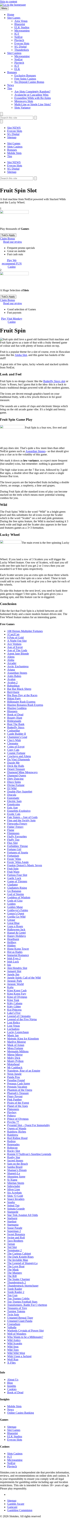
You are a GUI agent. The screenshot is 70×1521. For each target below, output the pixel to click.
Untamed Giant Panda (19, 1320)
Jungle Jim (13, 974)
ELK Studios (21, 27)
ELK (17, 69)
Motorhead (13, 1064)
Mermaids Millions (18, 1051)
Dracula (11, 794)
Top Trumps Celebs (18, 1298)
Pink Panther (14, 1099)
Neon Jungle (14, 1073)
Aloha (10, 659)
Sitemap (11, 137)
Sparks (11, 1202)
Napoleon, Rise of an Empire (23, 1070)
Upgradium (13, 1324)
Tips (9, 88)
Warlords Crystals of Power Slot (25, 1330)
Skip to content (8, 1)
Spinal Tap (13, 1205)
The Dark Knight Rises (20, 1256)
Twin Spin (13, 1314)
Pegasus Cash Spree (18, 1083)
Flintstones (13, 833)
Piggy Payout (14, 1096)
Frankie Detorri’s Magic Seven (24, 865)
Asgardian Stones (35, 451)
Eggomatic (13, 797)
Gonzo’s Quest (15, 913)
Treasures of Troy (17, 1308)
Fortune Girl (14, 849)
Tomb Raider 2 (15, 1292)
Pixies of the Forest (18, 1102)
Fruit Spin (12, 868)
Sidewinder (13, 1186)
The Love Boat (15, 1266)
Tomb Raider (14, 1288)
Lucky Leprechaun (18, 1032)
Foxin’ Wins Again (18, 862)
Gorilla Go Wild (16, 916)
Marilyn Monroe (16, 1041)
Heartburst (13, 939)
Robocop (12, 1147)
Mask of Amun (15, 1045)
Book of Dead (15, 714)
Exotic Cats (13, 813)
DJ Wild (12, 788)
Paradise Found (16, 1080)
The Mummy (14, 1272)
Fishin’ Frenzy (15, 826)
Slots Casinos (14, 146)
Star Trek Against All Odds (22, 1215)
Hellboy (11, 942)
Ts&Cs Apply (8, 235)
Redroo (11, 1141)
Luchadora (13, 1028)
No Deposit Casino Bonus (29, 81)
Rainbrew (12, 1134)
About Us (12, 1379)
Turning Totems (16, 1311)
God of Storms (15, 894)
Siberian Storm (15, 1182)
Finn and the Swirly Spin (21, 820)
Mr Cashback (14, 1067)
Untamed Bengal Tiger (20, 1317)
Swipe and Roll (16, 1237)
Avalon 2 (12, 682)
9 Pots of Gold (15, 637)
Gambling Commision (19, 1510)
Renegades (13, 1144)
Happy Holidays (16, 935)
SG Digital (20, 46)
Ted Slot (12, 1247)
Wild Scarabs (14, 1343)
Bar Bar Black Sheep (19, 688)
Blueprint (19, 24)
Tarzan (11, 1243)
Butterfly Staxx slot (54, 381)
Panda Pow (13, 1077)
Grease (11, 919)
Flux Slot (12, 842)
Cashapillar (13, 730)
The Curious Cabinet (19, 1253)
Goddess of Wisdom (18, 897)
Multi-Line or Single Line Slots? (32, 104)
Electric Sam (14, 801)
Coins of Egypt (15, 746)
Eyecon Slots (21, 43)
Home (10, 14)
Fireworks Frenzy (17, 823)
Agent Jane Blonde (18, 653)
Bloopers (12, 711)
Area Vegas (20, 20)
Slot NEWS (14, 127)
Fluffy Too (13, 839)
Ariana (11, 669)
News (10, 85)
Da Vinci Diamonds (18, 759)
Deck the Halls (15, 765)
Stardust (11, 1221)
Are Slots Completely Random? (32, 91)
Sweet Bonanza (16, 1234)
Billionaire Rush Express (21, 701)
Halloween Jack (16, 929)
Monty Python (15, 1061)
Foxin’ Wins (14, 858)
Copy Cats (13, 749)
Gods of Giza (14, 900)
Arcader (11, 663)
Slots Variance (22, 107)
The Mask (13, 1269)
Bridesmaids (14, 720)
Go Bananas (14, 890)
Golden (11, 903)
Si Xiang (12, 1179)
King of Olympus (17, 996)
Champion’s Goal (17, 736)
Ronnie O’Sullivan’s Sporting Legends (29, 1154)
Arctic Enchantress (18, 666)
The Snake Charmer (18, 1279)
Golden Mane (15, 907)
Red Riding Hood (17, 1138)
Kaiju (10, 987)
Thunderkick (21, 49)
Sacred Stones (15, 1160)
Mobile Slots (14, 153)
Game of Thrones (17, 881)
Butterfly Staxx (15, 727)
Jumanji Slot (14, 971)
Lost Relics (13, 1022)
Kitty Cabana (14, 1003)
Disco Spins (14, 781)
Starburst (12, 1218)
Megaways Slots (23, 101)
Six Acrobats (14, 1192)
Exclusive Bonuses (25, 75)
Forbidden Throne (17, 846)
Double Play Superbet (19, 791)
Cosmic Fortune (16, 753)
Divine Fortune (15, 785)
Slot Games (13, 17)
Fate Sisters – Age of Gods (22, 817)
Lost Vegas (13, 1025)
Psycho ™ (13, 1122)
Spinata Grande (16, 1208)
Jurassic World (15, 984)
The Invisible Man (17, 1259)
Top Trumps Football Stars (22, 1301)
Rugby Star (13, 1157)
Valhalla (11, 1327)
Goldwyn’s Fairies (17, 910)
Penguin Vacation (17, 1086)
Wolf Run (12, 1359)
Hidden (11, 945)
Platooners (13, 1109)
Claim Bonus (7, 238)
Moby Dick (13, 1057)
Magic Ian (13, 1035)
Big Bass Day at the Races (22, 695)
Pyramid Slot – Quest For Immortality (28, 1125)
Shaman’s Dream (17, 1170)
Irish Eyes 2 (14, 958)
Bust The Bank (15, 724)
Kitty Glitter (14, 1006)
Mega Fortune (15, 1048)
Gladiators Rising (17, 887)
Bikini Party (14, 698)
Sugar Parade (14, 1227)
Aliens (11, 656)
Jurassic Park (14, 980)
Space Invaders (15, 1199)
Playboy (12, 1112)
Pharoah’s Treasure (18, 1093)
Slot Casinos (14, 53)
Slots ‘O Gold (15, 1195)
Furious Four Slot (17, 874)
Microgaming (22, 30)
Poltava (11, 1115)
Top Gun (12, 1295)
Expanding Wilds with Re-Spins (32, 97)
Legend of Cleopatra (19, 1016)
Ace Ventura (14, 643)
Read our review (12, 241)
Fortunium (13, 855)
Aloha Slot (21, 354)
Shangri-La (13, 1173)
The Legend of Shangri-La (22, 1263)
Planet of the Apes (17, 1105)
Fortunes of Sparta (17, 852)
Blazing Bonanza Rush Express (25, 704)
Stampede (12, 1211)
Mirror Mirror (15, 1054)
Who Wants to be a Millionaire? (25, 1336)
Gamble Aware (15, 1503)
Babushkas (13, 685)
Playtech (19, 40)
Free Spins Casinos (25, 78)
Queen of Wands (16, 1128)
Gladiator (12, 884)
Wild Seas (12, 1346)
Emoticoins (13, 804)
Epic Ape (12, 807)
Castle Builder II (16, 733)
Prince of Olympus (18, 1118)
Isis (9, 964)
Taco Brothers (15, 1240)
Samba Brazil (14, 1166)
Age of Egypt (15, 647)
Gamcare (12, 1507)
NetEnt (18, 37)
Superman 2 (14, 1231)
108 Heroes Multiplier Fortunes (25, 631)
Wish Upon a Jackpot (19, 1356)
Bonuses (12, 72)
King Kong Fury (16, 993)
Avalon (11, 679)
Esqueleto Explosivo (19, 810)
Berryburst (13, 692)
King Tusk (13, 1000)
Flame (10, 830)
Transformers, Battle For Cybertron (27, 1304)
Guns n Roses (15, 926)
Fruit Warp (13, 871)
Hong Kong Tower (18, 948)
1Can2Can (13, 634)
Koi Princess (14, 1009)
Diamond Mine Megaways (22, 772)
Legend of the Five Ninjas (22, 1019)
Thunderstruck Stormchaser (22, 1285)
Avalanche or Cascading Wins (31, 94)
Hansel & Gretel (16, 932)
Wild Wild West (16, 1353)
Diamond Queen (16, 775)
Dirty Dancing (15, 778)
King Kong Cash (17, 990)
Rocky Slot (13, 1150)
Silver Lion (13, 1189)
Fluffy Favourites (17, 836)
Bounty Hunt (14, 717)
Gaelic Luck (14, 878)
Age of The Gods (17, 650)
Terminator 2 (14, 1250)
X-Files (11, 1362)
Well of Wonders (16, 1333)
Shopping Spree (16, 1176)
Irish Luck (13, 961)
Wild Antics (13, 1340)
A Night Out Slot (17, 640)
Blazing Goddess (17, 708)
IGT (16, 33)
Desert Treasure (16, 769)
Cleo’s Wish (14, 740)
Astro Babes (14, 676)
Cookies (12, 1389)
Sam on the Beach (17, 1163)
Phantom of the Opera (19, 1089)
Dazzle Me (13, 762)
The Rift (12, 1276)
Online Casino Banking (20, 1412)
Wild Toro (13, 1349)
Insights (11, 1385)
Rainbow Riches (16, 1131)
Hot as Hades (14, 951)
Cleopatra (12, 743)
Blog (10, 1382)
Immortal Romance (18, 955)
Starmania (12, 1224)
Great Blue (13, 923)
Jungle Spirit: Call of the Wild (24, 977)
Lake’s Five (13, 1012)
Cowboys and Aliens (19, 756)
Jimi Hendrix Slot (17, 967)
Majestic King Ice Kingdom (23, 1038)
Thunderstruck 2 (16, 1282)
